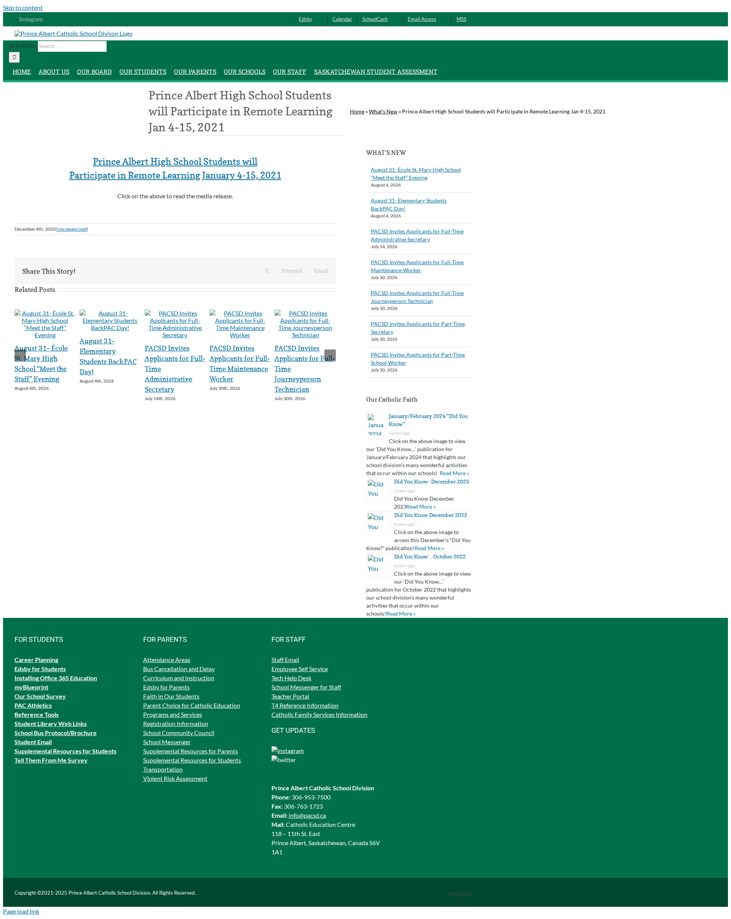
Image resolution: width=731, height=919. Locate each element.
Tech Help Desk (291, 677)
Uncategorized (72, 229)
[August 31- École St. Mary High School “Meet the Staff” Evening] (45, 334)
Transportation (163, 769)
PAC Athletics (33, 705)
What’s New (383, 111)
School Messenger (167, 741)
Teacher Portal (290, 696)
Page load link (21, 911)
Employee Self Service (299, 668)
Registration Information (175, 723)
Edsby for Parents (166, 687)
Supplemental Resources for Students (192, 760)
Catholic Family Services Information (319, 714)
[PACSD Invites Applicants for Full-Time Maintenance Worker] (240, 334)
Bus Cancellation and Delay (179, 668)
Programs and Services (172, 714)
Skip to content (23, 7)
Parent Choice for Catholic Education (191, 705)
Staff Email (285, 659)
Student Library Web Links (50, 723)
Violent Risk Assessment (175, 778)
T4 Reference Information (304, 705)
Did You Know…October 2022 (430, 556)
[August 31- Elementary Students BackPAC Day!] (110, 327)
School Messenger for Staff (306, 687)
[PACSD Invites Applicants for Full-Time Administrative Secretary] (175, 334)
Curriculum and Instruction (178, 677)
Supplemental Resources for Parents (190, 751)
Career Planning (36, 659)
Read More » (454, 473)
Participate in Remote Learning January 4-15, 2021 (175, 175)
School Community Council (178, 732)
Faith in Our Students (171, 696)
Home (357, 111)
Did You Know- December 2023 (431, 481)
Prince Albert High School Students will (175, 161)
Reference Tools (36, 714)
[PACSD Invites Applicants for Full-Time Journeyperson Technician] (305, 334)
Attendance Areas (166, 659)
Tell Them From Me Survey (51, 760)
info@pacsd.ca (307, 815)
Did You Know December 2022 (430, 515)
